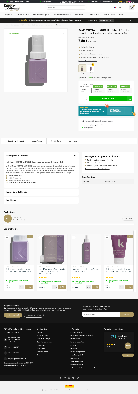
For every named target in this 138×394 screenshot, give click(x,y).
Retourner (74, 348)
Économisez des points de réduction (82, 335)
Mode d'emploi (37, 141)
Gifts (121, 15)
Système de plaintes (77, 361)
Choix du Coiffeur (109, 15)
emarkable (93, 390)
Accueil (6, 25)
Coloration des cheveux (61, 15)
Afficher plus (126, 355)
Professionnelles (76, 339)
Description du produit (16, 141)
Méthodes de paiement (78, 352)
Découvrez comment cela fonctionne (97, 169)
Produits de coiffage (40, 15)
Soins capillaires (21, 15)
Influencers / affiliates (77, 365)
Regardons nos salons (34, 315)
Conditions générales (77, 355)
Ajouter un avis (128, 218)
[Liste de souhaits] (125, 7)
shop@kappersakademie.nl (17, 359)
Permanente (79, 15)
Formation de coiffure (77, 342)
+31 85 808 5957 (13, 347)
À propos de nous (76, 332)
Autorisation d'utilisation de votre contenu (84, 368)
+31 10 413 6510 (13, 353)
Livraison (73, 345)
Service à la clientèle (12, 315)
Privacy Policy (75, 358)
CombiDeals (93, 15)
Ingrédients (73, 141)
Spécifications (56, 141)
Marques (7, 15)
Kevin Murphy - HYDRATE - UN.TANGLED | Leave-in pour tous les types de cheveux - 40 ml (38, 25)
